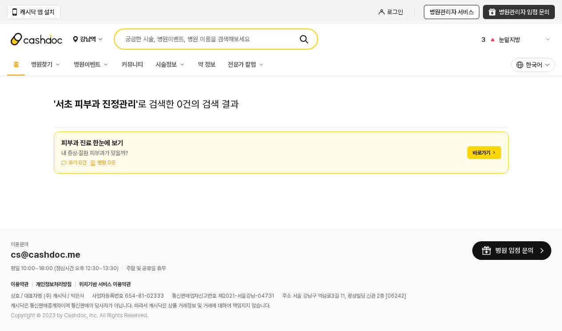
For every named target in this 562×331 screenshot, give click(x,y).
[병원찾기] (60, 64)
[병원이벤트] (108, 64)
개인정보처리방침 (54, 284)
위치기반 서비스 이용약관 (105, 284)
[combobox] (533, 65)
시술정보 (166, 64)
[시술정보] (184, 64)
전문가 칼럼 (242, 64)
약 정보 (206, 64)
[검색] (304, 39)
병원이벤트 (87, 64)
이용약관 (19, 284)
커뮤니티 (132, 64)
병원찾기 (41, 64)
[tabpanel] (281, 158)
